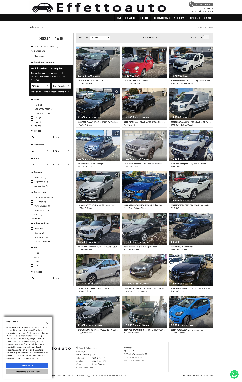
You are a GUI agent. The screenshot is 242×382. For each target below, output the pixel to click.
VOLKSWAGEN (42, 113)
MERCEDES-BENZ (43, 109)
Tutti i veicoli (208, 27)
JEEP (38, 122)
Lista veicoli (130, 17)
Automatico (41, 186)
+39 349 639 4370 (99, 361)
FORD (38, 105)
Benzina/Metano (43, 237)
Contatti (207, 17)
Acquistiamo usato (161, 17)
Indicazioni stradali (84, 367)
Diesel (38, 229)
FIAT (37, 118)
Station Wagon (42, 206)
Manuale (40, 177)
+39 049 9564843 (98, 358)
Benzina (39, 233)
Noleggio (144, 17)
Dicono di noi (194, 17)
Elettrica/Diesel (42, 241)
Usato (39, 56)
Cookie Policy (120, 375)
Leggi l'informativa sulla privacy (99, 375)
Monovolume (41, 210)
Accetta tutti (27, 365)
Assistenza (179, 17)
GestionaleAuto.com (204, 375)
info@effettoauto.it (99, 364)
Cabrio (38, 214)
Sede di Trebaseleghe (88, 348)
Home (119, 17)
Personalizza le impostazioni (27, 372)
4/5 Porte (40, 202)
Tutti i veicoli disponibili (46, 46)
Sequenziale (41, 182)
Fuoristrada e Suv (43, 197)
